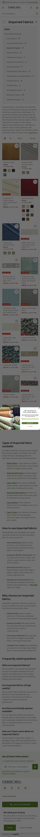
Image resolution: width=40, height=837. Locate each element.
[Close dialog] (39, 408)
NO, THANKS (30, 426)
